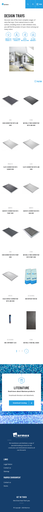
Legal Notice (8, 464)
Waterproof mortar (31, 299)
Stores (6, 486)
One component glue (10, 343)
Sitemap (6, 471)
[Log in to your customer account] (33, 4)
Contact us (7, 468)
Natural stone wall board (31, 343)
